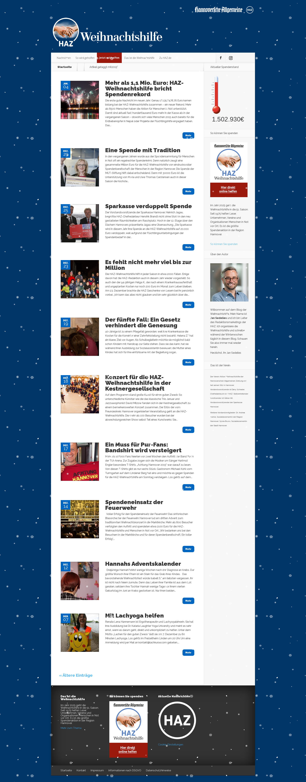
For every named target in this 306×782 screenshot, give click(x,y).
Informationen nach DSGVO (124, 770)
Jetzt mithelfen (109, 57)
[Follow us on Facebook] (221, 58)
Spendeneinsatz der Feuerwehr (134, 505)
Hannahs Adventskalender (143, 563)
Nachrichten (64, 58)
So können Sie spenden (224, 244)
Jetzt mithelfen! (287, 757)
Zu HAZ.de (165, 58)
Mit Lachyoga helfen (134, 615)
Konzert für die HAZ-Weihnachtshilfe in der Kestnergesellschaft (138, 383)
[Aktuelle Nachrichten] (177, 720)
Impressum (97, 770)
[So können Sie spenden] (229, 196)
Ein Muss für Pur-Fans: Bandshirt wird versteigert (143, 447)
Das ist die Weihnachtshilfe (139, 58)
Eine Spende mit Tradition (142, 150)
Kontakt (81, 770)
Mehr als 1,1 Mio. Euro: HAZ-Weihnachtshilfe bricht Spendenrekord (144, 88)
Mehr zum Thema (71, 728)
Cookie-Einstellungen (170, 744)
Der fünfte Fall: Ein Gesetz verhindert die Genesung (142, 322)
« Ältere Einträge (76, 675)
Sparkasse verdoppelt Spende (148, 206)
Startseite (65, 67)
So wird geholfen (85, 58)
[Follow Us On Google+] (230, 58)
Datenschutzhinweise (158, 770)
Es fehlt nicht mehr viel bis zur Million (148, 265)
